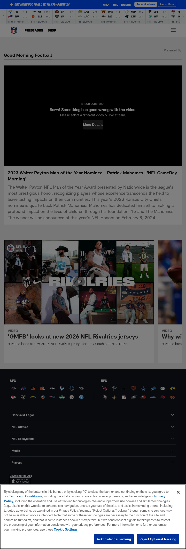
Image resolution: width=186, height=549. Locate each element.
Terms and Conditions (25, 496)
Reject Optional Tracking (158, 539)
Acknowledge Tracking (114, 539)
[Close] (178, 492)
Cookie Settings (66, 529)
